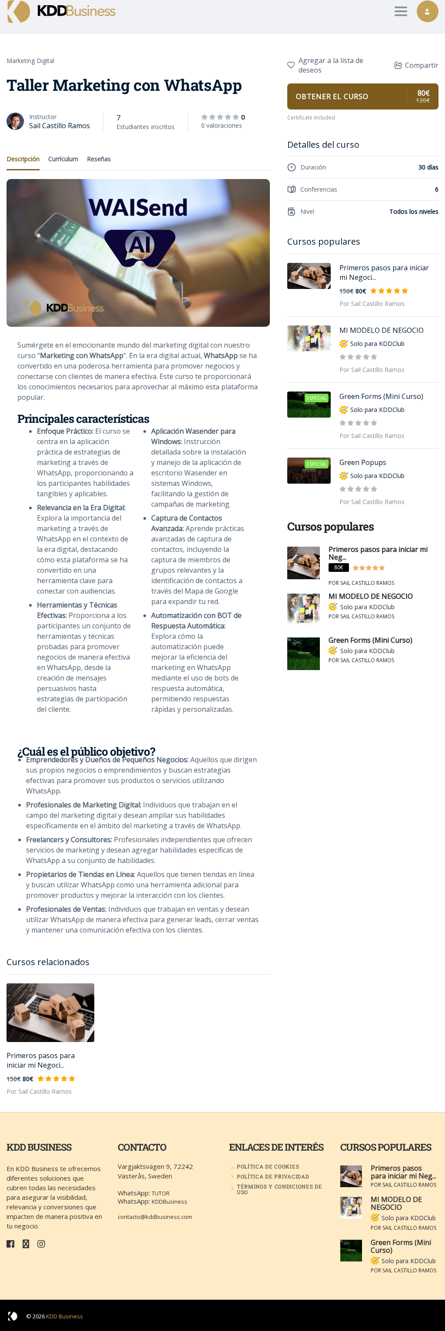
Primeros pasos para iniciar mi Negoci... (41, 1060)
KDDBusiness (169, 1201)
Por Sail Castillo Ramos (39, 1091)
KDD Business (64, 1316)
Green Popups (362, 462)
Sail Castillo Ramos (59, 125)
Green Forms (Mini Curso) (381, 396)
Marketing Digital (30, 60)
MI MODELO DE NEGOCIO (381, 330)
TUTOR (160, 1193)
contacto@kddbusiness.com (155, 1217)
